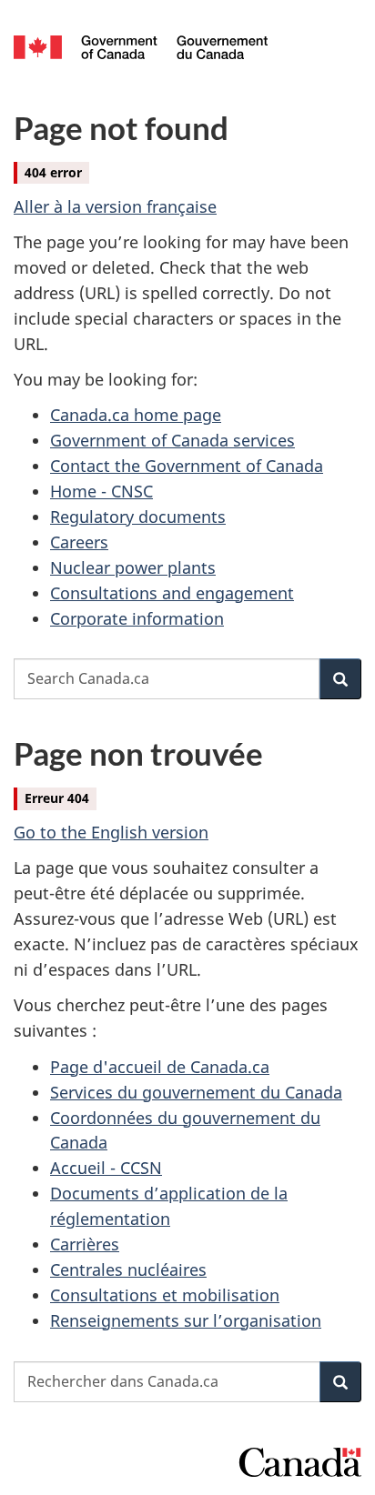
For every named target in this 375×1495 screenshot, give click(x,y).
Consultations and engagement (172, 593)
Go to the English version (111, 832)
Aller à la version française (115, 206)
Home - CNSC (101, 491)
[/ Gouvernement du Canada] (141, 45)
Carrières (84, 1244)
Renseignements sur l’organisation (185, 1320)
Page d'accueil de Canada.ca (159, 1067)
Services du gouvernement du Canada (196, 1092)
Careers (79, 542)
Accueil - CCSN (106, 1168)
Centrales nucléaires (128, 1269)
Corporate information (137, 618)
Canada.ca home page (135, 415)
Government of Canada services (172, 440)
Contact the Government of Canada (186, 466)
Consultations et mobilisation (164, 1295)
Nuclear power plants (133, 567)
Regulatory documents (138, 516)
